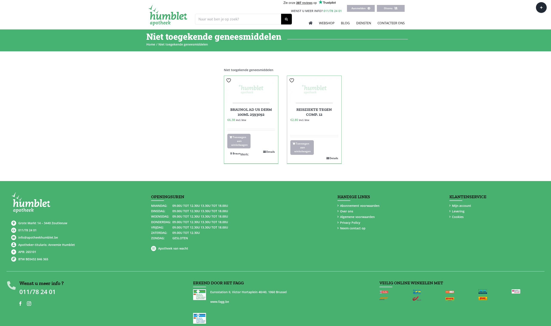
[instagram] (29, 304)
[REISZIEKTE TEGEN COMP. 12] (314, 89)
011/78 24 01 (332, 11)
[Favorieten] (229, 80)
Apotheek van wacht (173, 248)
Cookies (458, 217)
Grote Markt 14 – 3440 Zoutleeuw (42, 223)
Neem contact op (352, 228)
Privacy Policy (350, 223)
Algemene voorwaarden (357, 217)
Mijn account (461, 206)
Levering (458, 211)
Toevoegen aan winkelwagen (239, 141)
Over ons (346, 211)
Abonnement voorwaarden (359, 206)
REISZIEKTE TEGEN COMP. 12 (314, 112)
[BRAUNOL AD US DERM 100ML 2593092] (251, 89)
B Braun (235, 153)
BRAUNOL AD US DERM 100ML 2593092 (251, 112)
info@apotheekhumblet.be (38, 237)
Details (270, 152)
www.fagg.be (219, 302)
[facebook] (20, 304)
